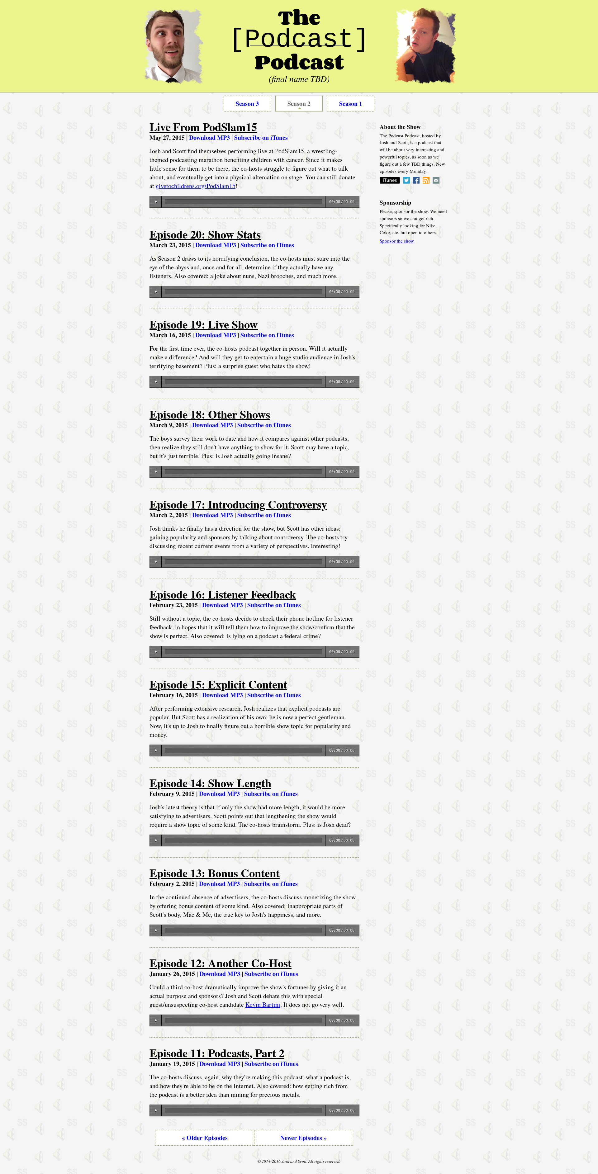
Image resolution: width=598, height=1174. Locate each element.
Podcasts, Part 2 (217, 1052)
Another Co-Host (221, 962)
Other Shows (210, 414)
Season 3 (247, 103)
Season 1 (350, 103)
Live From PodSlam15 (203, 126)
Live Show (204, 324)
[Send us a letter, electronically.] (436, 182)
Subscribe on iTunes (261, 137)
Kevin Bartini (262, 1004)
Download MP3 (209, 137)
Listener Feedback (223, 594)
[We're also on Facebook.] (416, 182)
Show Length (210, 782)
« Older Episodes (205, 1137)
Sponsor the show (397, 241)
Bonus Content (215, 872)
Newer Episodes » (303, 1137)
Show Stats (205, 234)
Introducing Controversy (238, 504)
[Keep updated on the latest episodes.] (426, 182)
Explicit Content (218, 684)
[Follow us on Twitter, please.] (406, 182)
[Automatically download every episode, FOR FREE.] (390, 182)
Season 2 (299, 103)
